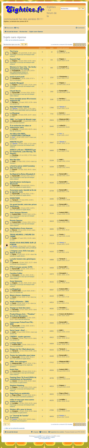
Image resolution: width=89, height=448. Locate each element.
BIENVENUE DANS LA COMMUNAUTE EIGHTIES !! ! (19, 73)
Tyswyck (15, 200)
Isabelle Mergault (17, 83)
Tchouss (15, 338)
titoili (13, 161)
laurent (14, 115)
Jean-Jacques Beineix (18, 213)
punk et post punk (17, 77)
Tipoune (14, 108)
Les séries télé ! (15, 311)
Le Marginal (14, 113)
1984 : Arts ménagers (18, 362)
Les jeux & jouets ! (19, 123)
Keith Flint (14, 369)
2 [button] (76, 44)
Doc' (13, 137)
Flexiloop (15, 155)
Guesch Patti (15, 59)
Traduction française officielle (42, 437)
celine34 (15, 129)
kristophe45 (16, 70)
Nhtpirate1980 (17, 121)
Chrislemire (16, 78)
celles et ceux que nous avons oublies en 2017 (22, 400)
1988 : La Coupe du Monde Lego (23, 119)
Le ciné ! (12, 116)
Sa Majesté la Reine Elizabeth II (22, 174)
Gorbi (14, 254)
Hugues (14, 53)
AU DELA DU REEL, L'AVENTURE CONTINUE (20, 135)
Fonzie (14, 238)
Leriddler (15, 403)
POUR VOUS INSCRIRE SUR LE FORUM (23, 110)
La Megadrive (15, 289)
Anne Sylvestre (16, 281)
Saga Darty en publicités (20, 393)
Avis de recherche (15, 131)
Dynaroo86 (16, 92)
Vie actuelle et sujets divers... (22, 187)
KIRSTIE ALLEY (16, 142)
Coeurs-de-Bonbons (19, 318)
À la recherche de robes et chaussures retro (20, 126)
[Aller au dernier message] (65, 51)
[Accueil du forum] (25, 9)
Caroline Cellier (16, 273)
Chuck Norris (15, 91)
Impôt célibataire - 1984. (19, 302)
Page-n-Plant (16, 395)
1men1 (14, 381)
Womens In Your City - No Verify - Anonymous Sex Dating (23, 68)
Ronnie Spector (16, 220)
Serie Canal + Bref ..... (18, 330)
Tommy (14, 246)
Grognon (15, 411)
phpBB (39, 436)
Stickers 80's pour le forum (21, 409)
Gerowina (15, 309)
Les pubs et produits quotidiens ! (23, 397)
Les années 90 (14, 104)
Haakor (14, 419)
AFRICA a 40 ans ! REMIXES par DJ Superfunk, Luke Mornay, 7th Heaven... (23, 151)
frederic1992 (16, 214)
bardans (15, 102)
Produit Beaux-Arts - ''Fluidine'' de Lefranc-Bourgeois (22, 315)
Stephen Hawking (17, 385)
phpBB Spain (46, 438)
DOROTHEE (15, 198)
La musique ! (17, 80)
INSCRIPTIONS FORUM (19, 107)
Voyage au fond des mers (20, 308)
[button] (84, 44)
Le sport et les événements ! (23, 304)
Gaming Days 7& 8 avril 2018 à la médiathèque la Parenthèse (23, 378)
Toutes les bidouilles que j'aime (22, 355)
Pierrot (14, 230)
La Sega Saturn (16, 343)
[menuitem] (16, 27)
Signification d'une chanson (21, 228)
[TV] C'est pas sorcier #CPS (21, 267)
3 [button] (79, 44)
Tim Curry (14, 51)
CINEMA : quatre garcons (20, 337)
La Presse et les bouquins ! (18, 264)
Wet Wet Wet (15, 160)
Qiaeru (53, 437)
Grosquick (15, 275)
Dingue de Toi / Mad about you (22, 349)
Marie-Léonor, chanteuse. (20, 295)
